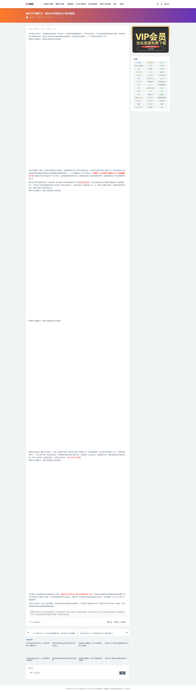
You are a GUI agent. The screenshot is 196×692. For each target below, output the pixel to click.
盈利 (162, 88)
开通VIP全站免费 (105, 4)
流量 (150, 84)
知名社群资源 (92, 4)
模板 (139, 84)
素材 (162, 91)
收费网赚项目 (150, 78)
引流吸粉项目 (162, 75)
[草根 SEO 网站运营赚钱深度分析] (117, 643)
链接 (124, 622)
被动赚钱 (161, 100)
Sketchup (161, 62)
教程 (162, 78)
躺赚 (162, 104)
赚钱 (139, 104)
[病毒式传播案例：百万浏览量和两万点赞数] (91, 644)
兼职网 (150, 68)
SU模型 (150, 65)
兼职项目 (161, 68)
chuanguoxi (36, 622)
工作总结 (150, 75)
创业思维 (138, 72)
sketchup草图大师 (139, 66)
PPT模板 (138, 62)
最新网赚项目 (162, 81)
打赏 (110, 622)
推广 (139, 78)
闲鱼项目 (150, 107)
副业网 (162, 72)
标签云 (122, 4)
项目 (162, 107)
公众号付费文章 (81, 4)
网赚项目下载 (139, 97)
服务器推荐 (99, 688)
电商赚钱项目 (150, 88)
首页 (37, 29)
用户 (139, 88)
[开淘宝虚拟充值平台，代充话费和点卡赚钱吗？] (38, 644)
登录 (167, 4)
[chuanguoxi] (27, 17)
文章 (42, 29)
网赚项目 (161, 94)
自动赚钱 (150, 97)
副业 (150, 72)
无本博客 (32, 17)
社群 (139, 91)
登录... (31, 673)
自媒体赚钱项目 (162, 97)
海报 (117, 622)
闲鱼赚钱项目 (139, 107)
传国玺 (162, 65)
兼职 (139, 68)
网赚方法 (150, 94)
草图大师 (138, 100)
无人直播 (138, 81)
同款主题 (82, 688)
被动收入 (150, 100)
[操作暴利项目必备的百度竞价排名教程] (64, 644)
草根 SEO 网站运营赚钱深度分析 (116, 658)
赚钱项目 (150, 104)
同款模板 (106, 688)
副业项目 (138, 75)
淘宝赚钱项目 (162, 84)
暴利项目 (150, 81)
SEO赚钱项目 (150, 62)
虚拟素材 (70, 4)
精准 (150, 91)
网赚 (139, 94)
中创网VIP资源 (48, 4)
